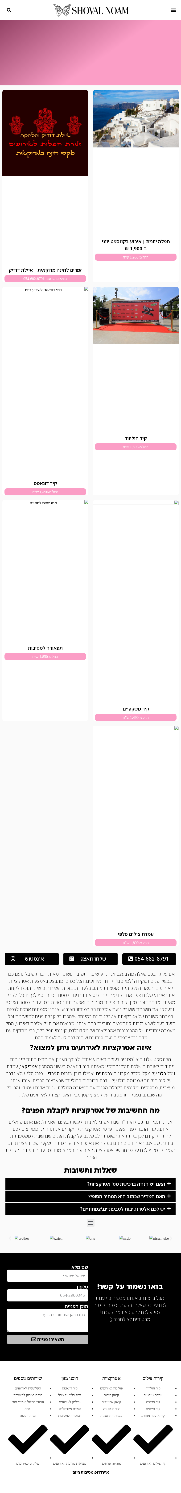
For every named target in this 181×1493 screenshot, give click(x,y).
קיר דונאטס (45, 483)
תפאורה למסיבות (45, 648)
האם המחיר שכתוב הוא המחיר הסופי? (126, 1196)
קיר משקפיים (136, 709)
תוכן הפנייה (76, 1306)
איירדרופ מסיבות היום (90, 1472)
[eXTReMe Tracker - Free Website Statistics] (162, 1326)
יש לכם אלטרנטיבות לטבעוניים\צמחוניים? (122, 1209)
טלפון (82, 1286)
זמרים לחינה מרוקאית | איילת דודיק (45, 270)
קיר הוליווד (136, 438)
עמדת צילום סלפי (136, 934)
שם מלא (79, 1267)
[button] (173, 10)
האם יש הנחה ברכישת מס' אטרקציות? (126, 1184)
